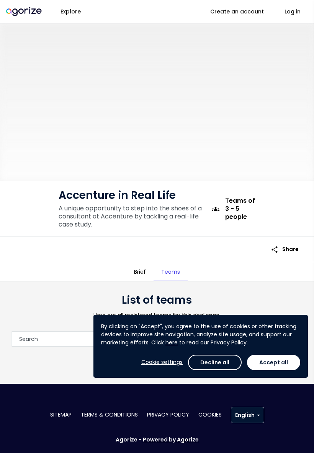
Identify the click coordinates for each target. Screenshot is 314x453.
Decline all (214, 362)
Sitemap (61, 414)
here (171, 342)
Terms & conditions (109, 414)
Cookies (210, 414)
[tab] (140, 271)
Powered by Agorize (171, 439)
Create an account (237, 11)
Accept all (273, 362)
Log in (293, 11)
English (245, 415)
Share (285, 249)
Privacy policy (168, 414)
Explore (71, 11)
